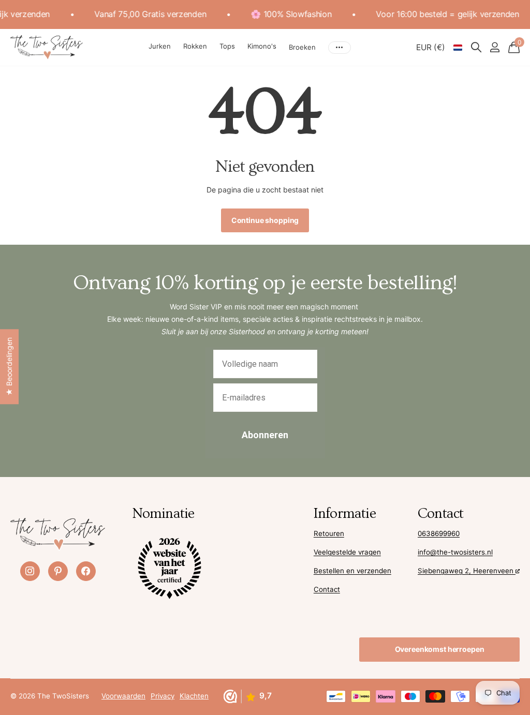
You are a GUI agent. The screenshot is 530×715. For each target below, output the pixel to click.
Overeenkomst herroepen (439, 649)
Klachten (194, 696)
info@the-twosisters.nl (455, 552)
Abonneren (265, 434)
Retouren (329, 533)
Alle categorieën (160, 47)
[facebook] (86, 571)
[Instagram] (30, 571)
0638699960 (439, 533)
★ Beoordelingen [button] (9, 366)
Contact (327, 589)
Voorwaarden (123, 696)
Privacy (162, 696)
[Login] (494, 47)
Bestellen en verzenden (352, 571)
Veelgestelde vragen (347, 552)
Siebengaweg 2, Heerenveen (467, 571)
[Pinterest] (58, 571)
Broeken (302, 47)
